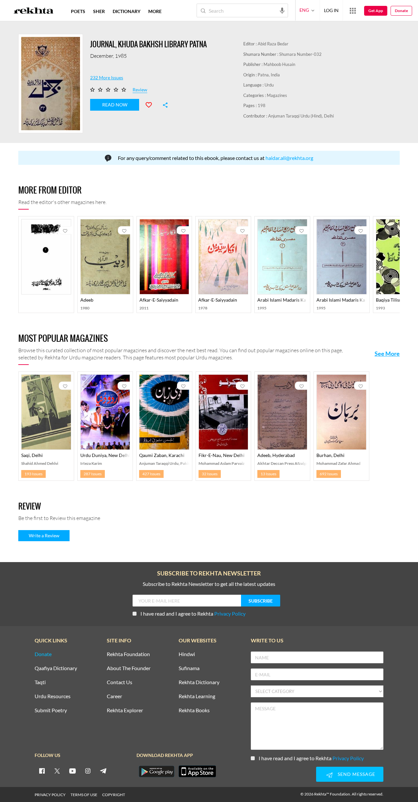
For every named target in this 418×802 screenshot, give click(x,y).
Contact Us (119, 682)
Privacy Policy (230, 613)
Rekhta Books (194, 710)
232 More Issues (106, 77)
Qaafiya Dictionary (56, 668)
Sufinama (189, 668)
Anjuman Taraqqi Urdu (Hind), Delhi (301, 115)
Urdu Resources (53, 696)
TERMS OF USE (84, 794)
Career (114, 696)
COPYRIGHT (113, 794)
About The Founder (129, 668)
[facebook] (42, 770)
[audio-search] (282, 10)
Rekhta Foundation (128, 654)
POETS (78, 11)
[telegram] (103, 770)
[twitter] (57, 770)
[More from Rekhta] (353, 10)
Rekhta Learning (197, 696)
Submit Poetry (51, 710)
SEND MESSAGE (356, 774)
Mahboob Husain (279, 64)
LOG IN (331, 10)
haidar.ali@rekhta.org (289, 158)
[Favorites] (151, 104)
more (155, 11)
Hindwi (187, 654)
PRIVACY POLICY (50, 794)
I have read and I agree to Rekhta (193, 613)
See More (387, 353)
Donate (401, 10)
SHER (99, 11)
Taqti (40, 682)
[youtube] (72, 770)
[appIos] (197, 771)
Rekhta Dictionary (199, 682)
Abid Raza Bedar (273, 43)
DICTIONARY (126, 11)
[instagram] (88, 770)
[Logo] (34, 11)
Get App (375, 10)
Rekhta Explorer (125, 710)
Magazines (277, 95)
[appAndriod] (156, 771)
